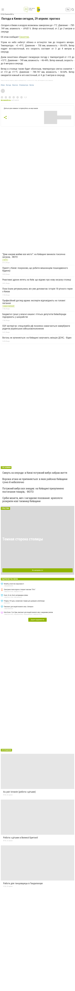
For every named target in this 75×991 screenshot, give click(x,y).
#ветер (31, 85)
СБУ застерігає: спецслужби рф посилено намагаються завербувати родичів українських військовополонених (36, 327)
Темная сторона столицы (22, 539)
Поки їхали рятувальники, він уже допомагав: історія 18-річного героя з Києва (37, 290)
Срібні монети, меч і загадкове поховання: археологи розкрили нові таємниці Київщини (32, 499)
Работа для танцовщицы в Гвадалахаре (23, 883)
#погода (8, 85)
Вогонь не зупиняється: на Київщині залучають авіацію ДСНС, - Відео (36, 337)
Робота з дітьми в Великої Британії (20, 837)
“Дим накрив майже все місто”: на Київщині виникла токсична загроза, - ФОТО (33, 255)
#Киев (3, 85)
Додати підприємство (37, 620)
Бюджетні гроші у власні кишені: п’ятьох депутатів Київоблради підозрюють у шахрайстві (34, 315)
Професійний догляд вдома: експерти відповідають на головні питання (33, 302)
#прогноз (15, 85)
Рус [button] (68, 9)
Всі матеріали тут (37, 570)
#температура (23, 85)
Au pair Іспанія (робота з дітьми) (19, 791)
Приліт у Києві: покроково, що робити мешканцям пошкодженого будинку (35, 269)
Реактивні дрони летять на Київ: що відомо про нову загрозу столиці (36, 279)
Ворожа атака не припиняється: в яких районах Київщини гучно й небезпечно (34, 480)
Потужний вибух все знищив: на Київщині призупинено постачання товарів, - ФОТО (33, 490)
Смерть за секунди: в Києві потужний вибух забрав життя (34, 472)
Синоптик (24, 37)
